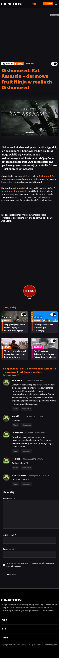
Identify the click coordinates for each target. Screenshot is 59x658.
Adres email (9, 549)
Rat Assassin (20, 191)
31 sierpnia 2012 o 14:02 (35, 433)
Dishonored (7, 191)
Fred (29, 299)
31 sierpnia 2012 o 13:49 (33, 416)
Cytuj (16, 408)
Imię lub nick (9, 535)
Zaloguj (48, 4)
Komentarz (9, 498)
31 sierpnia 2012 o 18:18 (39, 475)
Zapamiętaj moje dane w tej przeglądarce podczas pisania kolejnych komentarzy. (30, 564)
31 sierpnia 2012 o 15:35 (33, 459)
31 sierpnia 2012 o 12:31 (34, 380)
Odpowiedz (27, 408)
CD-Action (7, 64)
